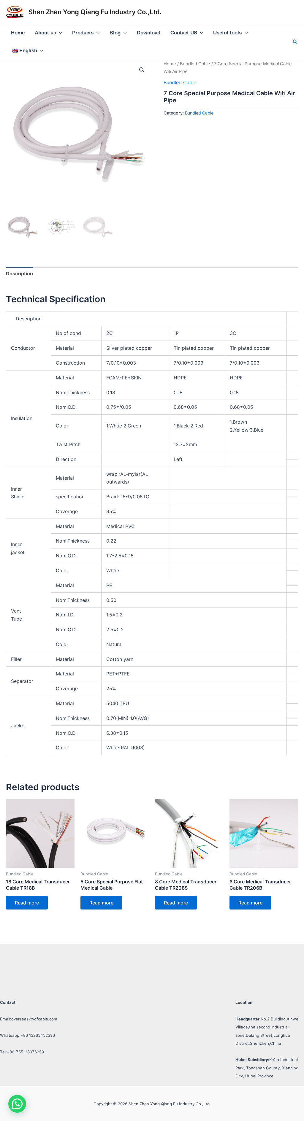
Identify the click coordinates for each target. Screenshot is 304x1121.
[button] (17, 1104)
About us (45, 33)
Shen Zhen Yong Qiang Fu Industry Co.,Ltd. (95, 12)
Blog (115, 33)
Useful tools (227, 33)
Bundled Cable (195, 63)
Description (19, 273)
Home (18, 33)
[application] (59, 33)
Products (83, 33)
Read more (27, 903)
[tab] (19, 273)
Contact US (183, 33)
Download (148, 33)
